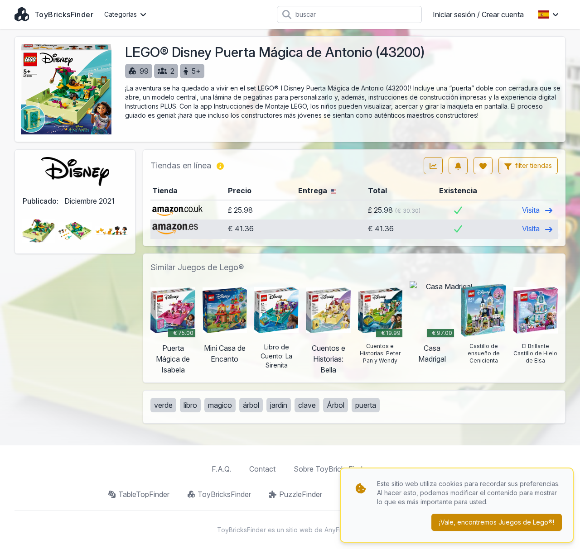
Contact (262, 468)
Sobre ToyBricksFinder (331, 468)
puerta (365, 405)
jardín (278, 405)
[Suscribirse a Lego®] (458, 165)
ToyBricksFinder (224, 494)
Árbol (335, 405)
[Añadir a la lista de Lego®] (483, 165)
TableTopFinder (143, 494)
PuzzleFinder (300, 494)
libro (190, 405)
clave (307, 405)
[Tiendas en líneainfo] (220, 166)
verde (163, 405)
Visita (531, 210)
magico (220, 405)
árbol (251, 405)
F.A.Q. (221, 468)
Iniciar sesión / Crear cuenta (478, 14)
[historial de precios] (433, 165)
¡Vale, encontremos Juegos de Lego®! (496, 522)
